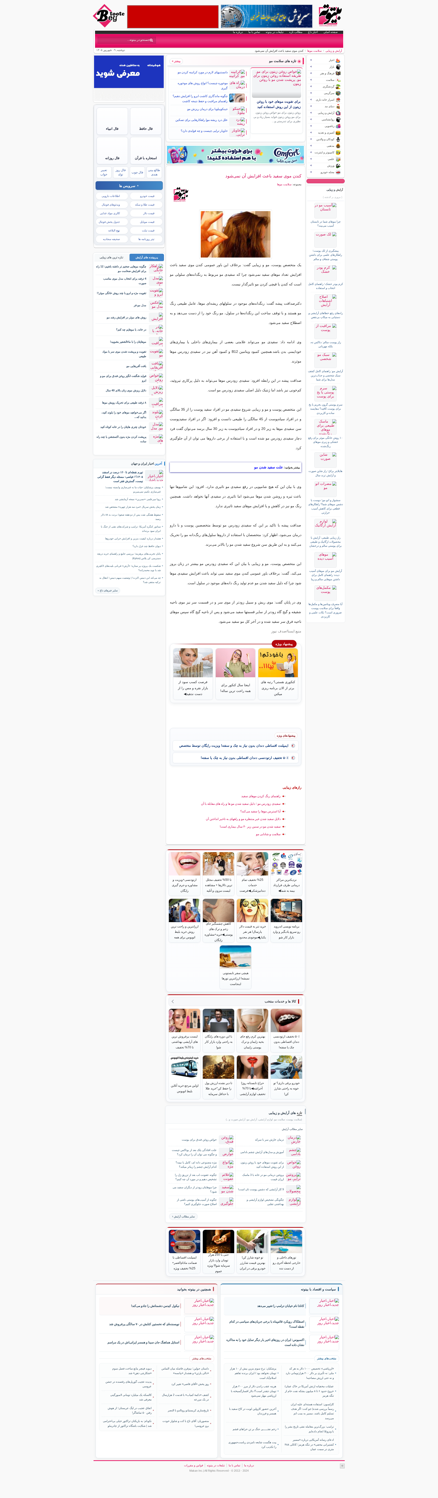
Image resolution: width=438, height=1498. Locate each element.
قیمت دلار (148, 213)
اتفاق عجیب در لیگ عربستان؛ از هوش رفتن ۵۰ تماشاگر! (130, 1410)
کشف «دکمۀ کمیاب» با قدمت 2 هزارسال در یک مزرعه (185, 1397)
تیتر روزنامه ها (146, 239)
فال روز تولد (121, 172)
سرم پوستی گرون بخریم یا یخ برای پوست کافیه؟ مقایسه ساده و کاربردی (325, 408)
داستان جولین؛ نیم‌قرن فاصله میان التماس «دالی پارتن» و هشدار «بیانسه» (185, 1371)
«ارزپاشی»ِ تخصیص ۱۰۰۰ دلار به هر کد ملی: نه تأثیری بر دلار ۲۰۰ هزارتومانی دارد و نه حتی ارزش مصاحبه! (310, 1373)
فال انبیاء (112, 129)
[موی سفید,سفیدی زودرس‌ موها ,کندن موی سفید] (235, 234)
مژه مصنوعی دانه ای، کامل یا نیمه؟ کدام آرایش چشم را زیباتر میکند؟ (196, 1164)
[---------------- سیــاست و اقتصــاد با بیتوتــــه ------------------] (318, 1289)
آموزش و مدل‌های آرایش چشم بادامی (262, 1152)
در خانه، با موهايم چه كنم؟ (131, 329)
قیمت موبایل (147, 221)
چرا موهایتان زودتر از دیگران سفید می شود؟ (195, 1189)
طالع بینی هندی (154, 172)
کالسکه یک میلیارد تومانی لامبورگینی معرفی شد (131, 1397)
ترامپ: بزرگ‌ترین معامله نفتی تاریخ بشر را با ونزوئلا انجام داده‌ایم (309, 1429)
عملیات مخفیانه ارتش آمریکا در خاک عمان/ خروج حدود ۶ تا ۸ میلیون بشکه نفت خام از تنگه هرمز (309, 1391)
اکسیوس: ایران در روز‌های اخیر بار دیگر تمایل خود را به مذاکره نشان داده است (265, 1342)
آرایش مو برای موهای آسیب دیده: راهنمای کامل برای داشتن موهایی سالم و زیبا (325, 575)
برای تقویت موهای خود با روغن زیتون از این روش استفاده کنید (262, 1164)
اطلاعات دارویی (111, 195)
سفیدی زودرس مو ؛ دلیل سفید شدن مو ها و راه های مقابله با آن (241, 804)
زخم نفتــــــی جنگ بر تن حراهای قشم (254, 1429)
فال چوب (137, 172)
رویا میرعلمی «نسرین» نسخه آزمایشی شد (138, 499)
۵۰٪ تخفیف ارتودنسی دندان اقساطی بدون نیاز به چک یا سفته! (244, 758)
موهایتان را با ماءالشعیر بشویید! (128, 341)
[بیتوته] (109, 26)
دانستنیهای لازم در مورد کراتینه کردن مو (203, 72)
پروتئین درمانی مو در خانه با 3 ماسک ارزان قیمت (263, 1177)
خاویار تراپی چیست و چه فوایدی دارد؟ (204, 131)
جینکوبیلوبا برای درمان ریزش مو (207, 109)
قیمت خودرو (147, 195)
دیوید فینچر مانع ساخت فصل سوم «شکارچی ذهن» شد (132, 1371)
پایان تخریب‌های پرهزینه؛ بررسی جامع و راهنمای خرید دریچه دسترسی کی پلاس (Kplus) (129, 555)
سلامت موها (314, 50)
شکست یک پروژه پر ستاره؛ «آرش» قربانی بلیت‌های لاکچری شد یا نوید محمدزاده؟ (128, 568)
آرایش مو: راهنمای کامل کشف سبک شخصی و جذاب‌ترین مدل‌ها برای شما (325, 375)
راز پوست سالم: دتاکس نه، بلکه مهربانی (325, 344)
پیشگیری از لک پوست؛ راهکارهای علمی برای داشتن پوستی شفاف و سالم (325, 255)
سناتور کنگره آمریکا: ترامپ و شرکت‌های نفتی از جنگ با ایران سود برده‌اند (131, 528)
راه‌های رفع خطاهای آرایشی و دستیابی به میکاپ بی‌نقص (325, 315)
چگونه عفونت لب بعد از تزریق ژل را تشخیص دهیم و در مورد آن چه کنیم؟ (196, 1177)
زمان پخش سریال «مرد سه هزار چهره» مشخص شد (133, 506)
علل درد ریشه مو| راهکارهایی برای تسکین (201, 120)
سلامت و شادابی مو (268, 834)
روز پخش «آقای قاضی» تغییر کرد (190, 1383)
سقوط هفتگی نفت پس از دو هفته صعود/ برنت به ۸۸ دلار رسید (131, 516)
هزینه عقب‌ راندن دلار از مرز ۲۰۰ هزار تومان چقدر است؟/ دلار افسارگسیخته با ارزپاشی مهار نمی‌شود (253, 1391)
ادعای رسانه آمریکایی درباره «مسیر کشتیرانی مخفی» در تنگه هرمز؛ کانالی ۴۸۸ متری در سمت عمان (309, 1444)
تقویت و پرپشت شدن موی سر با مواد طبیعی (124, 353)
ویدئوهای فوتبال (111, 204)
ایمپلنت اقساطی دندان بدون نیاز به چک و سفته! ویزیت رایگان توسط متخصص (233, 745)
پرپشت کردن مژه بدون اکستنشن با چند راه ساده (121, 439)
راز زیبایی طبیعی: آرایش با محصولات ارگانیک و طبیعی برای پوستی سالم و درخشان (325, 541)
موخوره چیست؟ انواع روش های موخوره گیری (203, 85)
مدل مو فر (140, 305)
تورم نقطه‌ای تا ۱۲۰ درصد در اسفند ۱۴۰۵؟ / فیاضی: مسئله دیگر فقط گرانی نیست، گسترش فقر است (120, 477)
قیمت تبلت (148, 230)
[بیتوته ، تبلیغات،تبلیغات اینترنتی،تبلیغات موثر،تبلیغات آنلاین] (172, 16)
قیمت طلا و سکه (144, 204)
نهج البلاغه (114, 230)
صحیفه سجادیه (111, 239)
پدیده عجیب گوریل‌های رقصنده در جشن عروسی (128, 1384)
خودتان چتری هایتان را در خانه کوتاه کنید (123, 426)
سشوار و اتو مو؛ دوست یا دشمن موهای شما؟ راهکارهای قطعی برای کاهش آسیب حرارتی (325, 506)
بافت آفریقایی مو (136, 366)
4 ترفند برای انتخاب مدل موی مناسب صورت (124, 280)
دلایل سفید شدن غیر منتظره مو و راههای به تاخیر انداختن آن (243, 819)
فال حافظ (146, 129)
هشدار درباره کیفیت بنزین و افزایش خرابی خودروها (133, 538)
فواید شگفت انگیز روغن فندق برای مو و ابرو (123, 378)
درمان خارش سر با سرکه (269, 1139)
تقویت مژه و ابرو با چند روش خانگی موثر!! (121, 293)
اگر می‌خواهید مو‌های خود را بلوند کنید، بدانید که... (123, 414)
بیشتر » (176, 61)
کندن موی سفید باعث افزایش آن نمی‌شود (263, 176)
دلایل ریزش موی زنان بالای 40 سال (126, 390)
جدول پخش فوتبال (109, 221)
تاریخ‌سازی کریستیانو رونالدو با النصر (188, 1410)
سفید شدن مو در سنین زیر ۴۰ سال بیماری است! (250, 826)
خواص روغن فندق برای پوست (199, 1139)
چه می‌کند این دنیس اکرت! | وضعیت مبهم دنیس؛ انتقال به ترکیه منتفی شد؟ (130, 579)
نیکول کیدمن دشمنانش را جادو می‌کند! (155, 1306)
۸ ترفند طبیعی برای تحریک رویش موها (124, 402)
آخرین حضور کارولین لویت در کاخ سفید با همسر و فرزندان (252, 1411)
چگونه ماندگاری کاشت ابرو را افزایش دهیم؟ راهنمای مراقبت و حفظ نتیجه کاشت (200, 98)
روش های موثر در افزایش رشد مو (126, 317)
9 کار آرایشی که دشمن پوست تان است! (261, 1189)
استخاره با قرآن (146, 158)
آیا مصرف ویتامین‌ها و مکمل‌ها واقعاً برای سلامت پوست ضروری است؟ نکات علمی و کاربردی (325, 610)
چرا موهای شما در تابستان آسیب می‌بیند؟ (326, 223)
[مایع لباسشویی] (235, 154)
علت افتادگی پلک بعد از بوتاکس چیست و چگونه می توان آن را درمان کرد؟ (194, 1152)
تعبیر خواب (103, 172)
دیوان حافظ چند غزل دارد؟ (147, 546)
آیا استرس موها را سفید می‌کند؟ (260, 811)
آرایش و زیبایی (333, 50)
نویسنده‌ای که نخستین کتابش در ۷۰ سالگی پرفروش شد (144, 1324)
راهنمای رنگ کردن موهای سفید (261, 796)
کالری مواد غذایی (110, 213)
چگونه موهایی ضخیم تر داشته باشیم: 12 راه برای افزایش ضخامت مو (121, 268)
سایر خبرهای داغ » (108, 590)
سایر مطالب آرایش (184, 1216)
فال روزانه (112, 158)
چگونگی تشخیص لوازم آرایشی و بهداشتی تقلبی (265, 1201)
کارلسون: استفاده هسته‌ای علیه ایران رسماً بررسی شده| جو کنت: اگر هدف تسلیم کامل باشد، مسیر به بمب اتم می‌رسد (312, 1411)
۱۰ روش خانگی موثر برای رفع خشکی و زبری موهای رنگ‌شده (325, 442)
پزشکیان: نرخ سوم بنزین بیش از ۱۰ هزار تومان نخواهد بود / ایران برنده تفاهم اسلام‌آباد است (253, 1373)
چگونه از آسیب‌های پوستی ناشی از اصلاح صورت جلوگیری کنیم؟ (197, 1201)
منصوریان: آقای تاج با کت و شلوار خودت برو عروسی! (185, 1423)
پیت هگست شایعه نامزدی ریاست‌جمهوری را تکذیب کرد (252, 1444)
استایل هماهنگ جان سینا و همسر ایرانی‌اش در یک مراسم (143, 1342)
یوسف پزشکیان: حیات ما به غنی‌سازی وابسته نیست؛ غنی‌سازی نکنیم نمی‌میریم (133, 489)
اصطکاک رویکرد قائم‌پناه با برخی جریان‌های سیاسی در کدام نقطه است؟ (266, 1324)
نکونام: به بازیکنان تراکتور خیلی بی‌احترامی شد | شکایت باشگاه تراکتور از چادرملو (127, 1423)
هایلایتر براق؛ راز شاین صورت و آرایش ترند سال (325, 473)
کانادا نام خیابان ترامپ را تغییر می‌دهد (280, 1306)
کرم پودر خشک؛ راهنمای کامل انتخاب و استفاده (325, 285)
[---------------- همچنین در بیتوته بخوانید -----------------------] (194, 1289)
